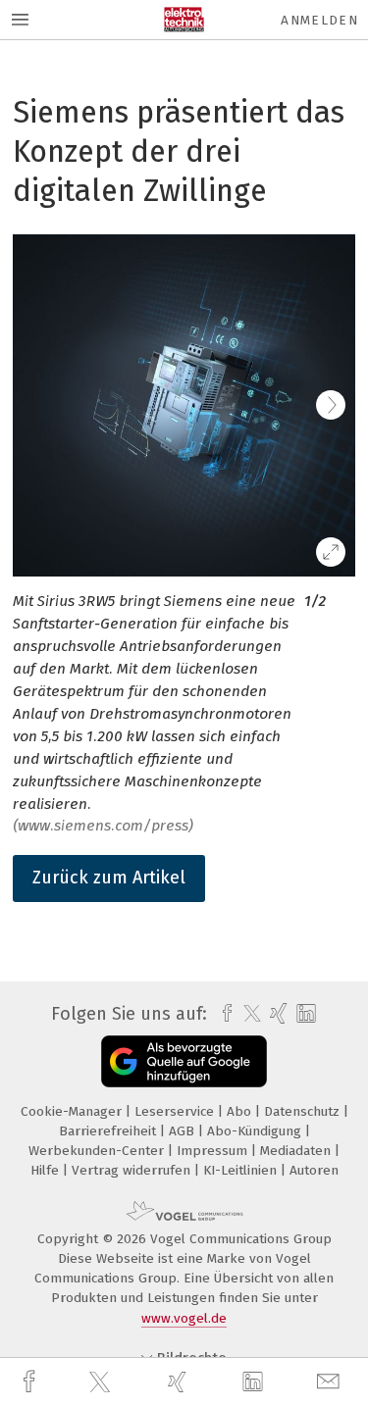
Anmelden (319, 20)
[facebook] (31, 1382)
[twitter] (102, 1382)
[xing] (179, 1382)
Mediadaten (297, 1150)
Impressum (214, 1150)
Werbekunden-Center (98, 1150)
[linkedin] (255, 1382)
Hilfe (46, 1170)
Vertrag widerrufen (133, 1170)
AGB (183, 1131)
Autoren (314, 1170)
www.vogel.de (184, 1318)
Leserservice (176, 1111)
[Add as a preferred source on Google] (184, 1061)
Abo (241, 1111)
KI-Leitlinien (242, 1170)
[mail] (330, 1382)
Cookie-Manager (73, 1111)
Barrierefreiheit (109, 1131)
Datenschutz (303, 1111)
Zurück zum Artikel (108, 877)
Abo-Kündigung (256, 1131)
